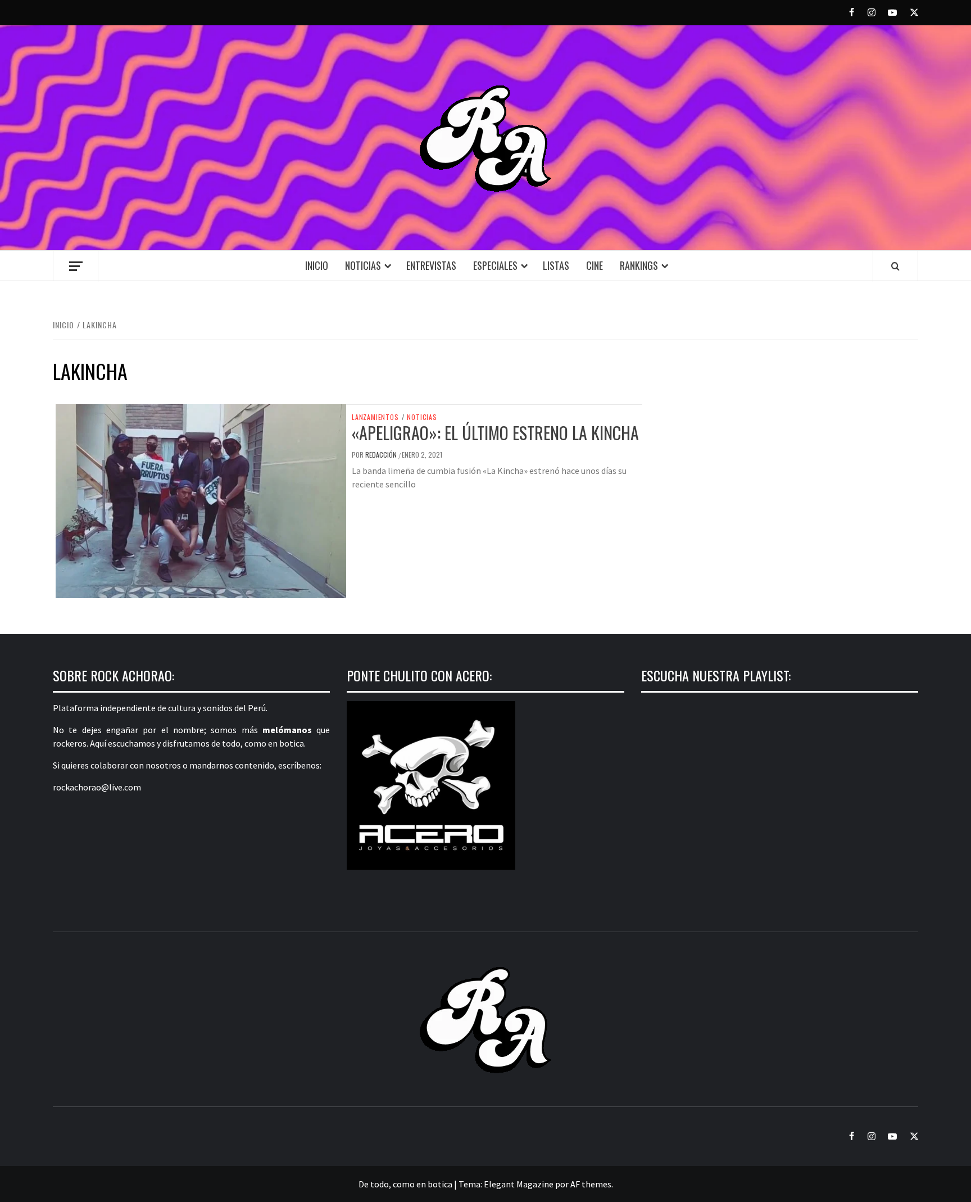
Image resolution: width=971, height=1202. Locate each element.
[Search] (895, 266)
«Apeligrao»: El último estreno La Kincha (495, 432)
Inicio (316, 265)
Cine (594, 265)
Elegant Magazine (518, 1184)
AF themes (590, 1184)
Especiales (495, 265)
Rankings (639, 265)
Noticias (363, 265)
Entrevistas (431, 265)
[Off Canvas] (75, 266)
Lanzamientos (375, 417)
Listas (556, 265)
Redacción (381, 454)
